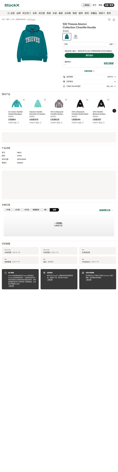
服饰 (81, 13)
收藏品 (94, 13)
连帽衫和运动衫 (21, 19)
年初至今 (36, 210)
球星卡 (102, 13)
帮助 (100, 5)
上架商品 (86, 5)
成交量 (42, 13)
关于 (95, 5)
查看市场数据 (109, 63)
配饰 (87, 13)
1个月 (8, 210)
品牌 (18, 13)
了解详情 (22, 286)
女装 (55, 13)
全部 (12, 13)
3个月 (17, 210)
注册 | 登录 (109, 5)
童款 (61, 13)
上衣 (12, 19)
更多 (109, 13)
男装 (49, 13)
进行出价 (89, 55)
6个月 (27, 210)
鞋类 (75, 13)
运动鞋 (68, 13)
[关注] (24, 100)
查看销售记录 (104, 210)
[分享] (114, 19)
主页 (3, 19)
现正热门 (26, 13)
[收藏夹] (109, 19)
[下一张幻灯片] (114, 111)
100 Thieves (31, 19)
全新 (35, 13)
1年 (45, 210)
